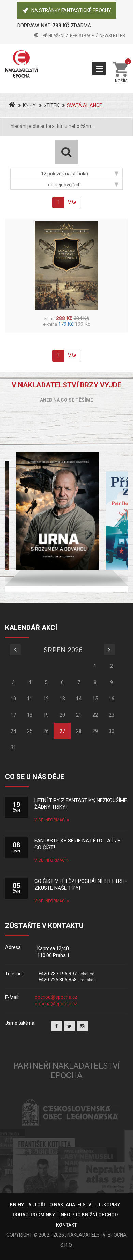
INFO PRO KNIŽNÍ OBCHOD (88, 1215)
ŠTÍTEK (51, 105)
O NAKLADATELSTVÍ (71, 1205)
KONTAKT (66, 1225)
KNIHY (29, 105)
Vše (72, 202)
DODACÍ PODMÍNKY (34, 1215)
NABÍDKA (99, 68)
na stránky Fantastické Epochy (71, 10)
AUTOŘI (36, 1205)
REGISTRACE (82, 35)
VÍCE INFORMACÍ (50, 820)
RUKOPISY (108, 1205)
